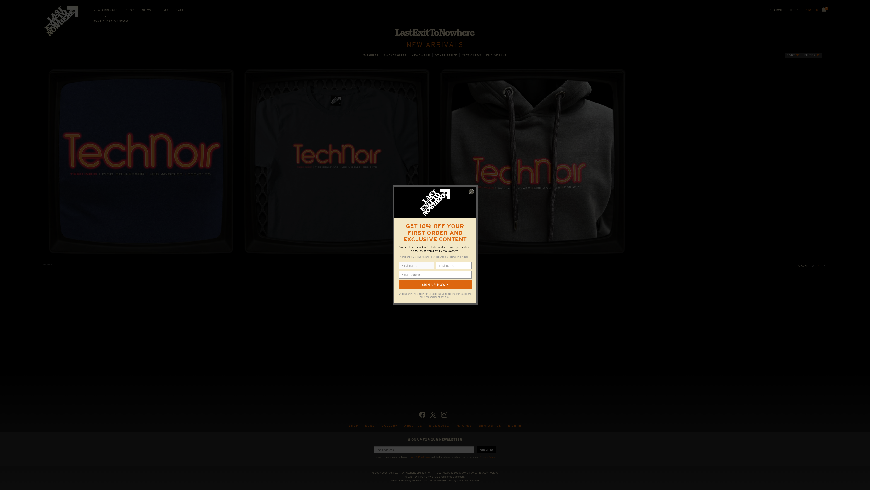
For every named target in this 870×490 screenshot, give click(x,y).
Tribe (415, 480)
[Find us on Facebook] (422, 415)
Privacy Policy (487, 457)
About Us (413, 426)
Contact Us (490, 426)
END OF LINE (496, 55)
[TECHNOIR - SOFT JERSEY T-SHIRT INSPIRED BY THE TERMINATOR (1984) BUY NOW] (337, 162)
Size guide (439, 426)
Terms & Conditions (419, 457)
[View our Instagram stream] (444, 415)
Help (794, 10)
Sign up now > (435, 285)
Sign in (812, 10)
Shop (130, 10)
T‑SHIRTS (371, 55)
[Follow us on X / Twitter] (433, 415)
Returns (464, 426)
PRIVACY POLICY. (488, 472)
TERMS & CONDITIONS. (464, 472)
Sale (180, 10)
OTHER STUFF (446, 55)
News (146, 10)
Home (97, 20)
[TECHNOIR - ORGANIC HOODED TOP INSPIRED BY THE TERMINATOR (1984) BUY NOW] (533, 162)
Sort (791, 55)
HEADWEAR (421, 55)
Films (163, 10)
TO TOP (48, 265)
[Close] (471, 191)
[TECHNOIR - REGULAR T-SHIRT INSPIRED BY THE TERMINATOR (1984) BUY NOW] (141, 162)
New (105, 10)
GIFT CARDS (471, 55)
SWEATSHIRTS (395, 55)
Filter (810, 55)
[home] (62, 23)
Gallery (389, 426)
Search (776, 10)
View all (803, 266)
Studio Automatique (468, 480)
